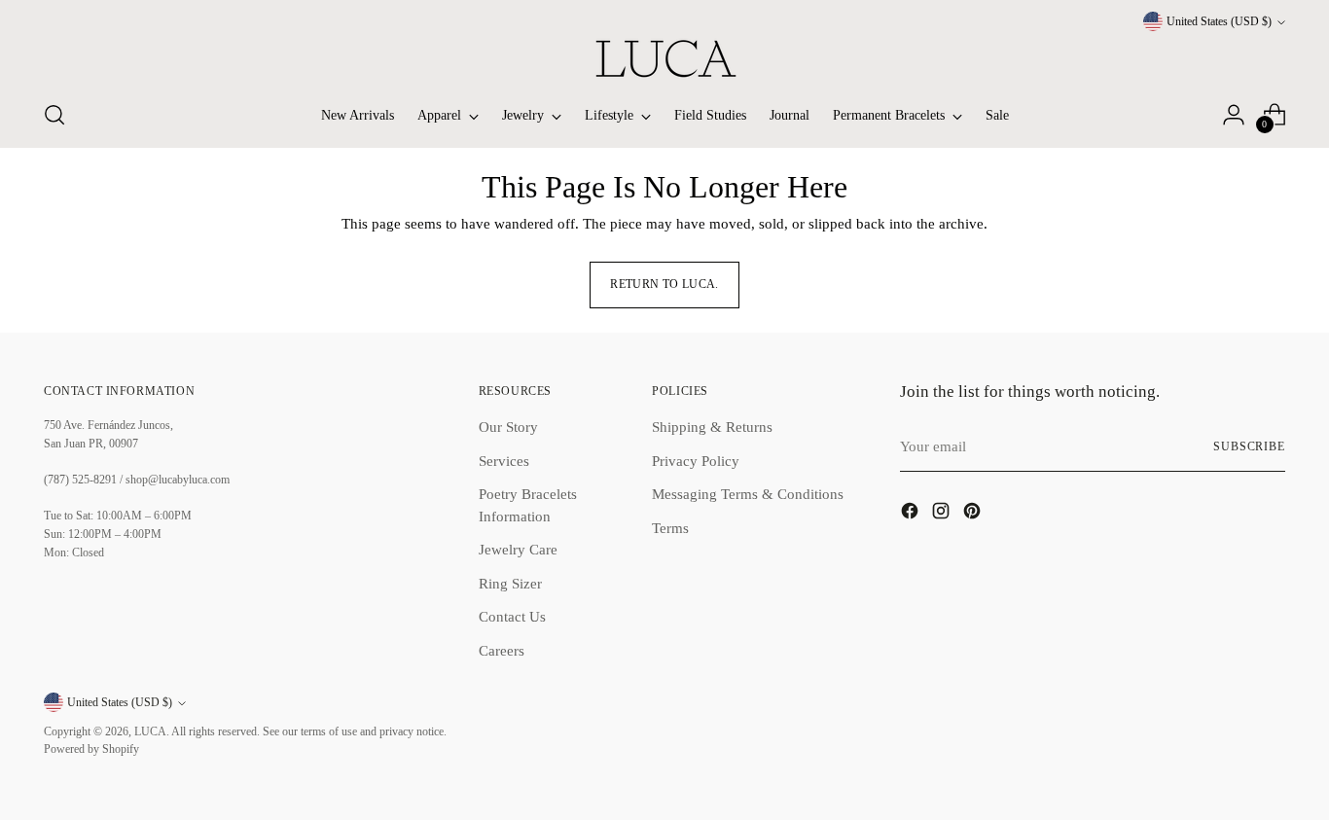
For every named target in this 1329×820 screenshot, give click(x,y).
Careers (501, 651)
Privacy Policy (695, 461)
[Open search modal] (54, 114)
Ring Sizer (510, 583)
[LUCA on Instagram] (942, 514)
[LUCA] (664, 58)
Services (504, 461)
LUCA (150, 732)
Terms (670, 528)
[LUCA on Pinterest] (974, 514)
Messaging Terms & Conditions (748, 494)
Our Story (508, 427)
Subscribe (1249, 447)
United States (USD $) (1219, 22)
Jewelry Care (518, 549)
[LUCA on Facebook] (911, 514)
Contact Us (512, 616)
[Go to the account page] (1233, 114)
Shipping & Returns (712, 427)
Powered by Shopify (91, 749)
